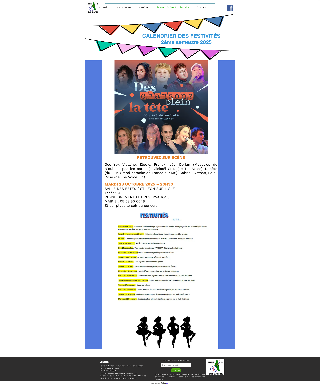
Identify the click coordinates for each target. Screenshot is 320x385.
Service (143, 7)
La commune (123, 7)
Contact (201, 7)
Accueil (103, 7)
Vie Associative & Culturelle (172, 7)
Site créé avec (156, 383)
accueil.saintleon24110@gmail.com (123, 373)
